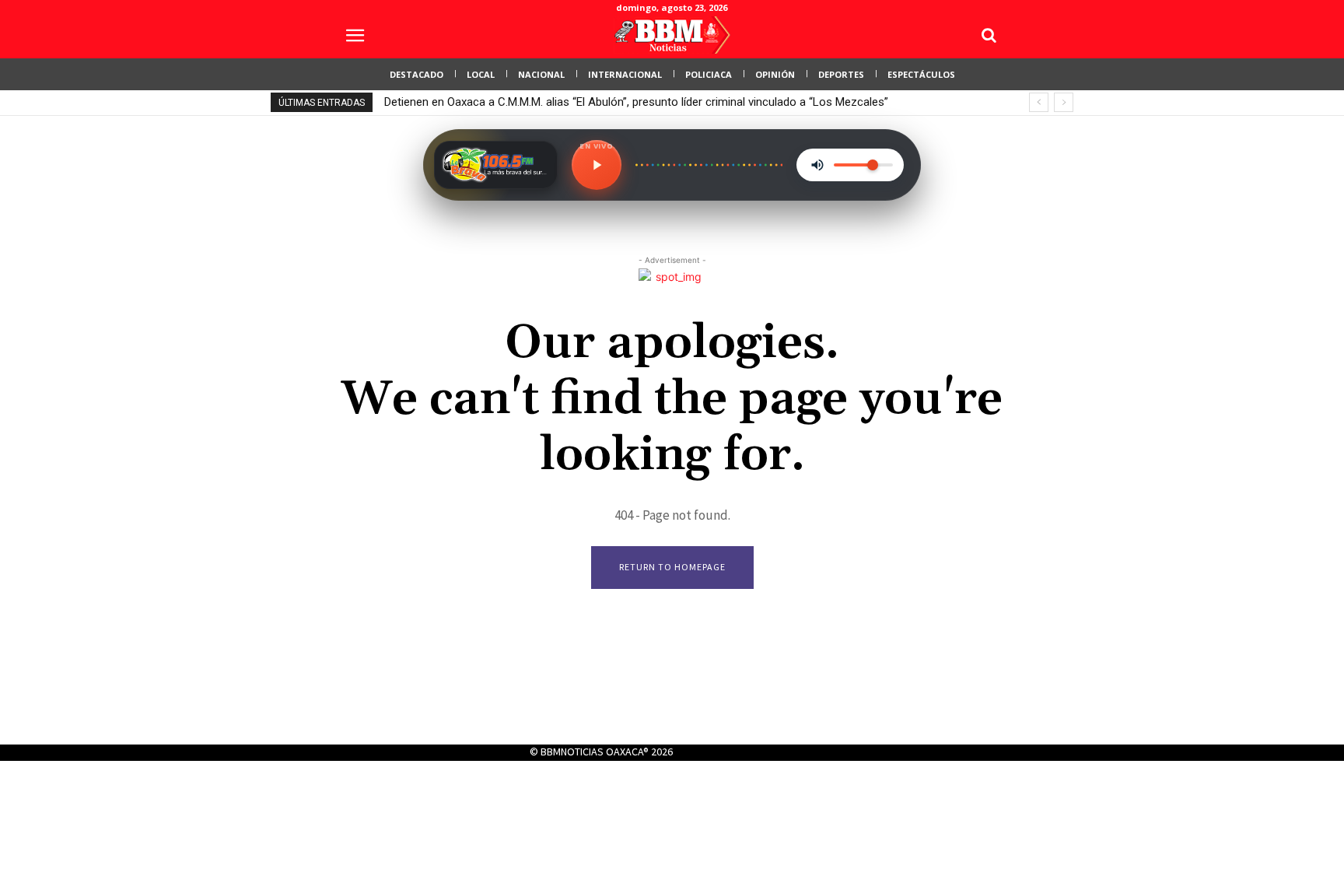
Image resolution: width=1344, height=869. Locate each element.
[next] (1063, 102)
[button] (988, 35)
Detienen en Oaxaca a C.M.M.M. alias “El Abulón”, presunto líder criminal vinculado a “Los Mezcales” (636, 102)
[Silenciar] (817, 165)
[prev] (1038, 102)
